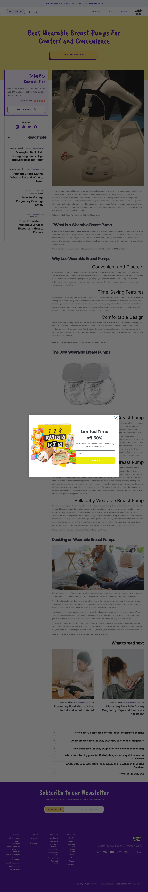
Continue (95, 460)
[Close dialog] (116, 418)
